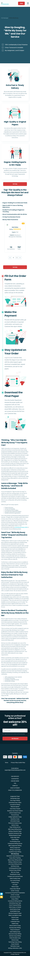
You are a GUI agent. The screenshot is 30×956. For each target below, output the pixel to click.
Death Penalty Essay (15, 878)
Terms (6, 762)
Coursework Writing (15, 804)
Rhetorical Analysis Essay (15, 823)
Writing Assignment (15, 847)
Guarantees (15, 778)
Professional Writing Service (15, 843)
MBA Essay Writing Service (15, 829)
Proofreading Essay (15, 841)
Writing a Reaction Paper (15, 831)
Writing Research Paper (15, 835)
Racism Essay (15, 917)
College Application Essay (15, 817)
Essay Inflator (15, 899)
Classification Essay (15, 874)
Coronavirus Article (15, 897)
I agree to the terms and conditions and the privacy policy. (14, 733)
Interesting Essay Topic (15, 903)
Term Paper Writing (15, 800)
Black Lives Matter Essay (15, 915)
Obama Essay (15, 940)
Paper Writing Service (15, 827)
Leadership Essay (15, 921)
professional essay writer (21, 527)
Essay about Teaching (15, 858)
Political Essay (15, 882)
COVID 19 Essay (15, 890)
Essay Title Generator (15, 790)
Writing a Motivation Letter (15, 948)
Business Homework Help (15, 833)
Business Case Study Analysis (15, 810)
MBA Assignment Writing (15, 845)
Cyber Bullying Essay (15, 931)
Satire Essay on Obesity (15, 907)
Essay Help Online (15, 837)
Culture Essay (15, 919)
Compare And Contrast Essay (15, 876)
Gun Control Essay (15, 880)
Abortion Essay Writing (15, 936)
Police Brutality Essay (15, 938)
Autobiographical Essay (15, 868)
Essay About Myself (15, 888)
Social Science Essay (15, 909)
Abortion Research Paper (15, 913)
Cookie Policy (21, 762)
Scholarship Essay (15, 798)
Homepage (4, 18)
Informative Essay (15, 821)
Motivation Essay (15, 946)
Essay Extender (15, 788)
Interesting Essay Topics (15, 802)
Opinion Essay (15, 825)
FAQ (15, 783)
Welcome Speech (15, 806)
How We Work (15, 781)
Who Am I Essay (15, 872)
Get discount (15, 738)
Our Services (15, 776)
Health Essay (15, 923)
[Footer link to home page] (15, 749)
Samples (15, 785)
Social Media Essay (15, 911)
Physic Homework (15, 929)
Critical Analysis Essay (15, 812)
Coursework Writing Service (15, 901)
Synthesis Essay (15, 866)
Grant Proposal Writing (15, 905)
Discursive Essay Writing (15, 933)
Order (21, 3)
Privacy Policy (14, 762)
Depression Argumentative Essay (15, 856)
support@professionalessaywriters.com (15, 770)
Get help (15, 184)
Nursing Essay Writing (15, 927)
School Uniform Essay (15, 925)
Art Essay (15, 884)
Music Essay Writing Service (15, 860)
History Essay (15, 886)
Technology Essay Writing (15, 942)
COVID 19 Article (15, 895)
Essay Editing (15, 839)
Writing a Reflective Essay (15, 862)
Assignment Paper (15, 796)
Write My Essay (15, 853)
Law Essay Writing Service (15, 864)
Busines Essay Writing (15, 870)
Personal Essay (15, 815)
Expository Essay (15, 819)
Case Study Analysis (15, 808)
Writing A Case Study (15, 849)
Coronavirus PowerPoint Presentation (15, 892)
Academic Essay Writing (15, 851)
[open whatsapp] (1, 894)
